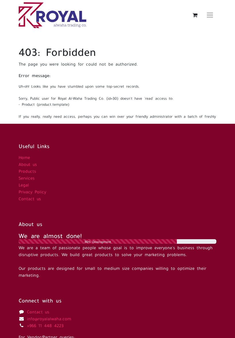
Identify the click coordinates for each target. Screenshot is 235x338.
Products (27, 170)
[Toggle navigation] (209, 15)
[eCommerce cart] (195, 15)
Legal (24, 184)
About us (28, 164)
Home (24, 157)
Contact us (30, 198)
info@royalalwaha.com (49, 318)
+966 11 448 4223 (45, 325)
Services (27, 177)
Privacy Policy (32, 191)
